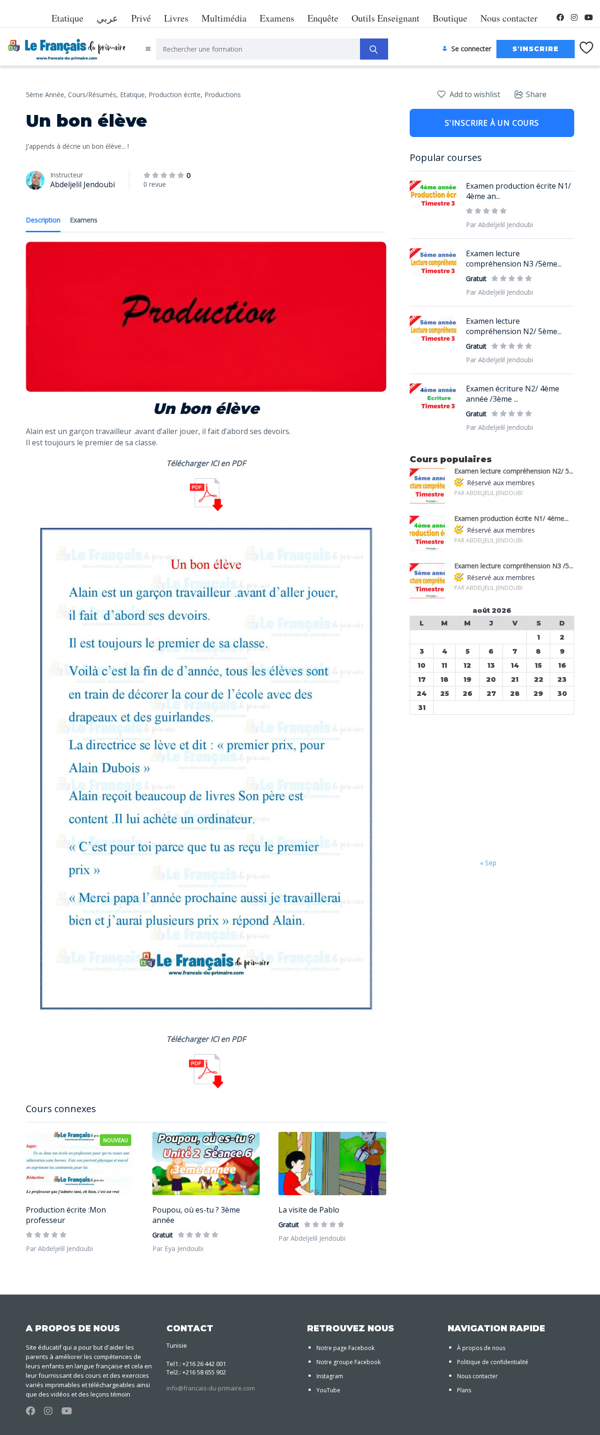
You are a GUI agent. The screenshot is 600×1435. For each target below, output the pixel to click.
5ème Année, (46, 94)
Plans (464, 1390)
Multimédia (224, 18)
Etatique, (133, 94)
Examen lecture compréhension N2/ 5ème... (514, 326)
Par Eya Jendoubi (177, 1248)
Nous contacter (509, 18)
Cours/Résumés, (93, 94)
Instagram (329, 1376)
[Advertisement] (492, 787)
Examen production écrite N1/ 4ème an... (518, 191)
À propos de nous (481, 1348)
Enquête (323, 18)
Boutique (450, 18)
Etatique (67, 18)
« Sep (488, 862)
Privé (141, 18)
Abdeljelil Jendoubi (82, 184)
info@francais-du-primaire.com (210, 1388)
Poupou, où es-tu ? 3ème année (196, 1215)
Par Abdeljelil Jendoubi (59, 1248)
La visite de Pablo (308, 1210)
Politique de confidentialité (492, 1362)
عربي (107, 18)
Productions (222, 94)
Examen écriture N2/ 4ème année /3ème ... (512, 393)
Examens (277, 18)
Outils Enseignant (386, 18)
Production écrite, (175, 94)
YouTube (328, 1390)
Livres (176, 18)
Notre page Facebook (345, 1348)
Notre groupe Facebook (348, 1362)
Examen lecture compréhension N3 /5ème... (514, 258)
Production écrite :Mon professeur (66, 1215)
